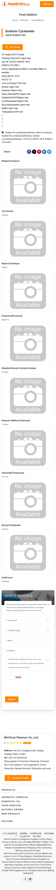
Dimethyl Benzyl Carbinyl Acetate (19, 368)
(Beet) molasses (44, 132)
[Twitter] (34, 152)
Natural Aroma (12, 809)
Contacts (6, 842)
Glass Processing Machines (16, 845)
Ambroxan (7, 577)
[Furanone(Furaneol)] (28, 291)
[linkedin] (44, 152)
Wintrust (25, 20)
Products (8, 790)
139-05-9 (27, 139)
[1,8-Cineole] (28, 186)
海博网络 (23, 833)
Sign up (47, 4)
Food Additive (38, 20)
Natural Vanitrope (11, 263)
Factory (7, 821)
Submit (11, 699)
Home (15, 20)
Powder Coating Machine (16, 848)
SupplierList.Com (21, 870)
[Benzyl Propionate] (28, 500)
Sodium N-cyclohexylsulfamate (20, 132)
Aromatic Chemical (15, 797)
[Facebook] (29, 152)
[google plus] (49, 152)
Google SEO (25, 836)
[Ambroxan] (28, 552)
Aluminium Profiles (32, 850)
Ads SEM (37, 836)
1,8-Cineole (7, 211)
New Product (11, 814)
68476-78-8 (38, 139)
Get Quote (14, 47)
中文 (52, 842)
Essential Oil (11, 801)
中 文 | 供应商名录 (9, 833)
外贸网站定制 (36, 833)
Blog (49, 839)
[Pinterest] (39, 152)
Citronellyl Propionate (13, 473)
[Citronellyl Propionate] (28, 448)
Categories (25, 839)
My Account (17, 842)
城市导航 (36, 842)
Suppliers (35, 839)
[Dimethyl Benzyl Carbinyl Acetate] (28, 343)
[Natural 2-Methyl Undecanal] (28, 395)
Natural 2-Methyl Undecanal (16, 420)
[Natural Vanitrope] (28, 238)
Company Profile (19, 778)
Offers (43, 839)
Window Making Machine (40, 845)
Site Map (27, 842)
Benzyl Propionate (11, 525)
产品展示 (45, 842)
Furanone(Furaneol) (12, 316)
